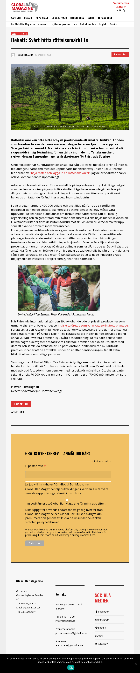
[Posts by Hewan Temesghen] (13, 55)
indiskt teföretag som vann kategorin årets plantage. (93, 325)
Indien (24, 33)
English (102, 24)
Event (91, 17)
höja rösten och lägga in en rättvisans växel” (60, 173)
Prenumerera (121, 3)
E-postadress (35, 465)
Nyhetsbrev (77, 17)
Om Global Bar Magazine (23, 24)
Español (113, 24)
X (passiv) (103, 643)
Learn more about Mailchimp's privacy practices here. (67, 535)
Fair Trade (19, 412)
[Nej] (135, 664)
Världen (16, 17)
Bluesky (99, 635)
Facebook (103, 611)
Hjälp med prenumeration (64, 24)
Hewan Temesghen (25, 54)
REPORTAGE (42, 17)
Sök (119, 10)
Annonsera (43, 24)
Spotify (102, 627)
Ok (71, 667)
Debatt (28, 17)
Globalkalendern (88, 24)
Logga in (120, 6)
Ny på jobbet (104, 17)
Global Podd (59, 17)
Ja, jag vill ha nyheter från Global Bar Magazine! (57, 484)
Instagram (103, 619)
